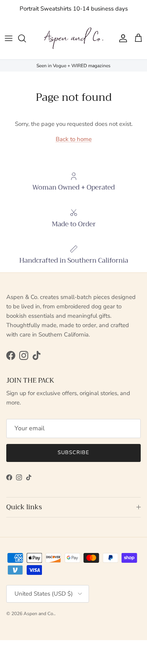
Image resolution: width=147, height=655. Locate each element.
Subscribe (73, 452)
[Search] (25, 38)
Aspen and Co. (39, 613)
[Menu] (8, 38)
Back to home (74, 139)
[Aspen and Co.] (73, 38)
